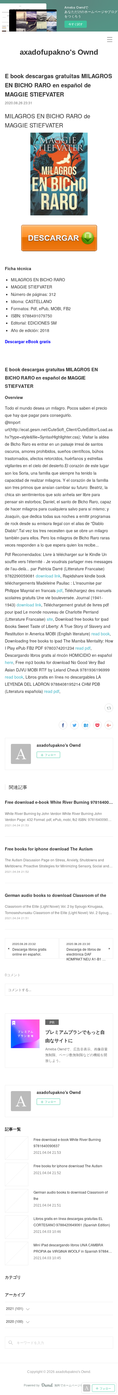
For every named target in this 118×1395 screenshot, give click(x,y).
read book (100, 633)
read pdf (83, 648)
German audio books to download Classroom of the (55, 895)
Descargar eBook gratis (28, 341)
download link (48, 576)
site (50, 619)
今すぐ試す (75, 24)
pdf (59, 590)
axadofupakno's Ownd (59, 52)
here (9, 662)
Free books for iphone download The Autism (49, 849)
